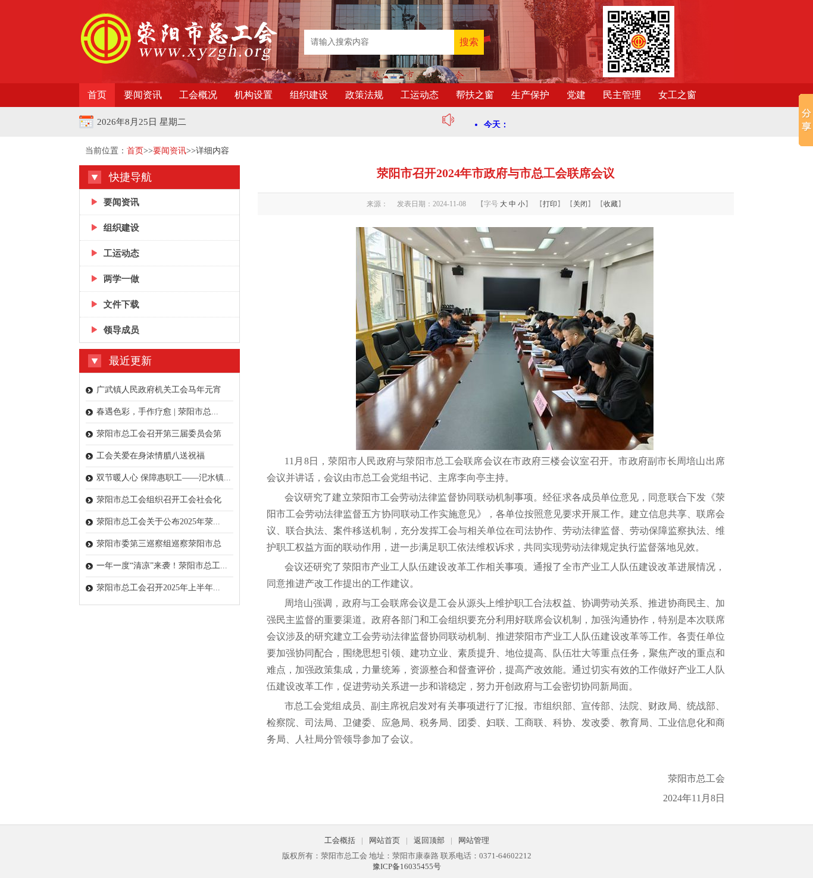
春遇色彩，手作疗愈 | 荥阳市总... (157, 411)
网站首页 (384, 840)
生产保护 (530, 95)
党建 (576, 95)
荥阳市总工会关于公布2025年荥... (158, 521)
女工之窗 (677, 95)
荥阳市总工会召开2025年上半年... (158, 587)
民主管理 (622, 95)
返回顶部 (429, 840)
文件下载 (121, 304)
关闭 (580, 204)
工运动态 (420, 95)
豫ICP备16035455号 (407, 866)
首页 (97, 95)
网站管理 (473, 840)
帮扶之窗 (475, 95)
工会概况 (198, 95)
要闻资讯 (143, 95)
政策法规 (364, 95)
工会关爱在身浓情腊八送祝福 (150, 455)
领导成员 (121, 330)
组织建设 (309, 95)
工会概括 (339, 840)
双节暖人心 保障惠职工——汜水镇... (163, 477)
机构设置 (253, 95)
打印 (550, 204)
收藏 (611, 204)
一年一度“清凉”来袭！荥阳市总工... (161, 565)
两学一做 (121, 279)
